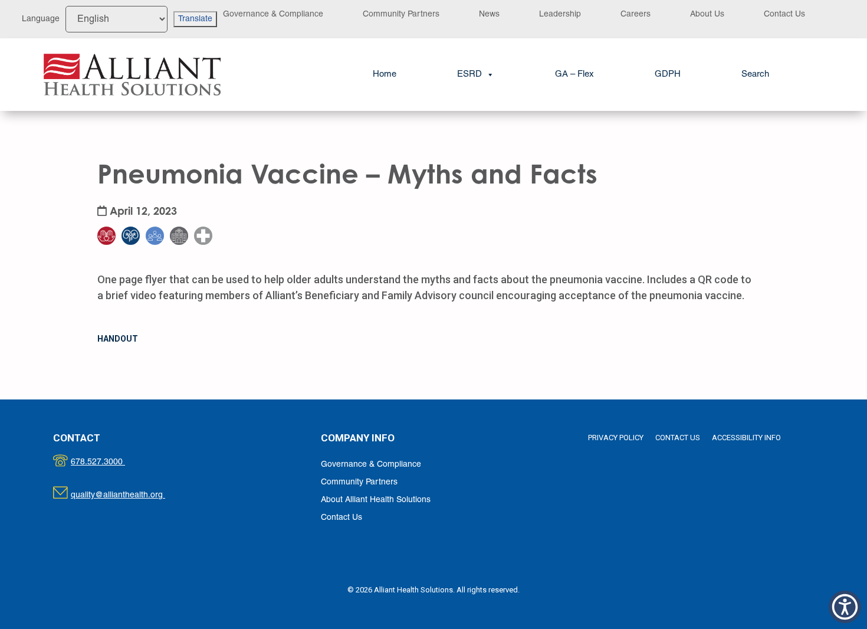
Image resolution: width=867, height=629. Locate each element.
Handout (117, 338)
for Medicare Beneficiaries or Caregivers (113, 199)
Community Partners (401, 14)
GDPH (668, 74)
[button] (755, 74)
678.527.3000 (110, 462)
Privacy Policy (615, 437)
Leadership (560, 14)
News (489, 14)
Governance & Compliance (273, 14)
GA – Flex (574, 74)
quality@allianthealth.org (128, 495)
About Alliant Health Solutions (376, 500)
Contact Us (784, 14)
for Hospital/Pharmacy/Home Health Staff (210, 199)
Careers (635, 14)
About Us (707, 14)
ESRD (469, 74)
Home (384, 74)
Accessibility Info (746, 437)
